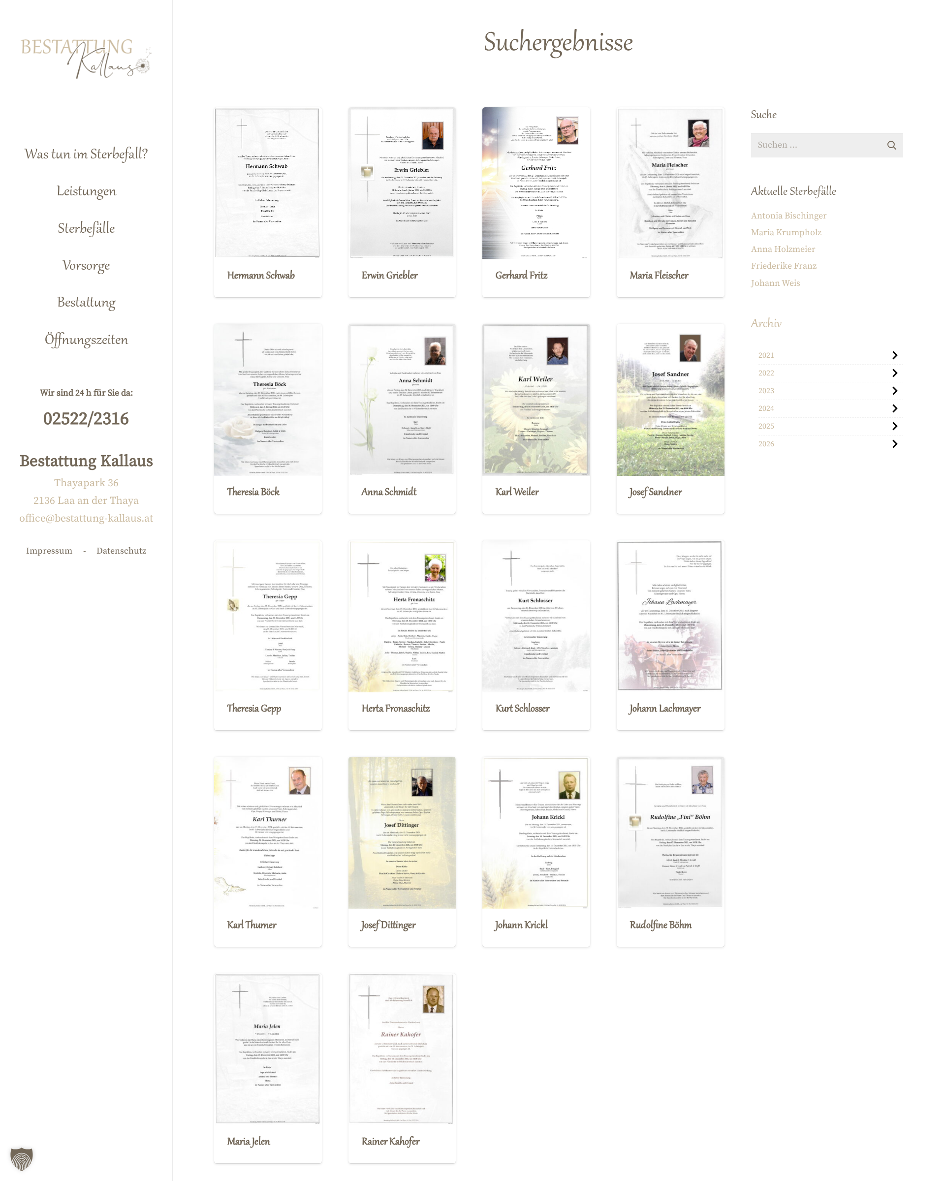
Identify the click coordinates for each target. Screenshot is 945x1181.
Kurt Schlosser (522, 709)
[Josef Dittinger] (402, 833)
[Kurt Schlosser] (536, 616)
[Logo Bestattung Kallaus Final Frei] (86, 59)
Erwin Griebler (389, 276)
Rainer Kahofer (390, 1142)
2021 (766, 355)
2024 (766, 408)
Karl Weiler (517, 493)
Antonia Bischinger (789, 215)
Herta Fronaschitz (396, 709)
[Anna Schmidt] (402, 400)
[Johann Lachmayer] (670, 616)
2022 (766, 373)
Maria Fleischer (659, 276)
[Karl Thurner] (268, 833)
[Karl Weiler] (536, 400)
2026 (766, 444)
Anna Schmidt (389, 493)
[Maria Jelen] (268, 1049)
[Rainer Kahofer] (402, 1049)
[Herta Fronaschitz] (402, 616)
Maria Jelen (248, 1142)
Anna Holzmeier (783, 249)
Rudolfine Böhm (661, 926)
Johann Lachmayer (665, 709)
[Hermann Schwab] (268, 183)
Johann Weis (775, 283)
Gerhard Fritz (521, 276)
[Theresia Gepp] (268, 616)
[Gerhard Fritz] (536, 183)
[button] (132, 187)
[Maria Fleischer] (670, 183)
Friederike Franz (784, 266)
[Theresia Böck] (268, 400)
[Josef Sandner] (670, 400)
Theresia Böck (253, 493)
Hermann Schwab (261, 276)
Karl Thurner (251, 926)
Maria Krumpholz (786, 232)
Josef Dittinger (388, 926)
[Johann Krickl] (536, 833)
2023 (766, 391)
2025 (766, 426)
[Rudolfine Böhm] (670, 833)
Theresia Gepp (254, 709)
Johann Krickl (522, 926)
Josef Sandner (656, 493)
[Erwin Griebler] (402, 183)
